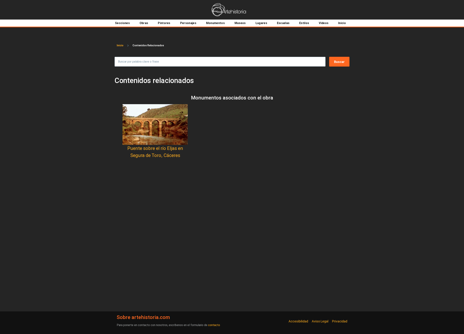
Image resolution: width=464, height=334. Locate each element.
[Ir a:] (155, 124)
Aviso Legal (320, 321)
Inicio (120, 45)
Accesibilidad (298, 321)
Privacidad (339, 321)
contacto (214, 325)
